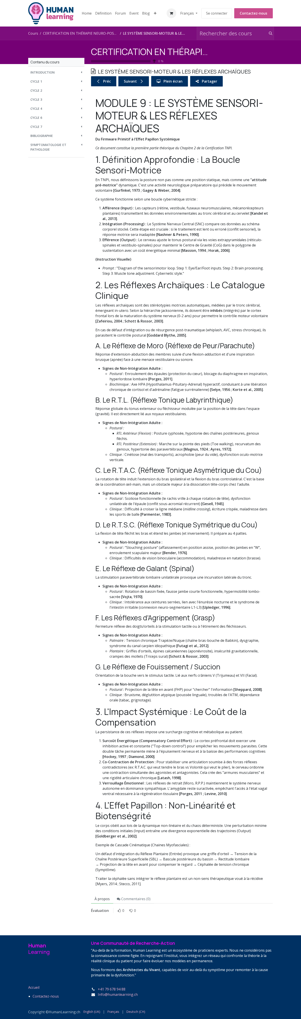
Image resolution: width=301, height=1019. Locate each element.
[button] (56, 72)
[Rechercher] (268, 33)
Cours (33, 33)
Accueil (33, 987)
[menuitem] (86, 13)
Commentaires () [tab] (135, 898)
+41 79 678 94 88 (111, 989)
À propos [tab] (102, 898)
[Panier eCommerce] (171, 13)
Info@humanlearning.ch (118, 994)
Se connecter (216, 13)
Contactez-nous (253, 13)
